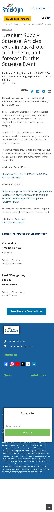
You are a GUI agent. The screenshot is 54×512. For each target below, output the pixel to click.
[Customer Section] (49, 19)
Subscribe (38, 8)
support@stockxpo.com (21, 346)
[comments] (12, 222)
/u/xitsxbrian (20, 219)
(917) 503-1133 (17, 341)
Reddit (21, 222)
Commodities (7, 30)
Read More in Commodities (26, 311)
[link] (4, 222)
